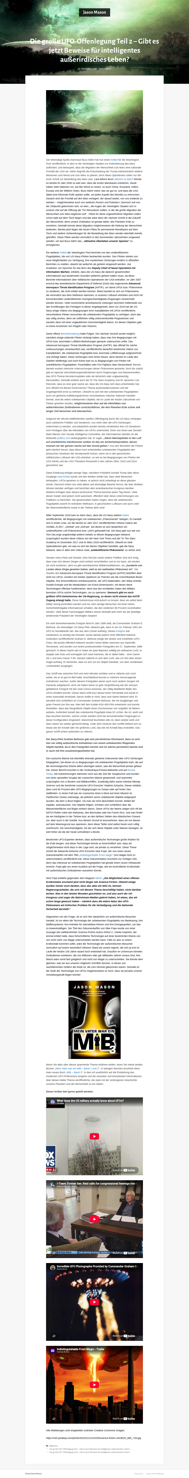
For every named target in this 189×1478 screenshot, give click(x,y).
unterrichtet (63, 476)
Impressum (138, 1474)
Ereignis (120, 631)
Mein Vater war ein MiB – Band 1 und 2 (77, 1068)
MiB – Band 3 (74, 1072)
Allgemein (53, 1446)
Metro (98, 878)
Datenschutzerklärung (155, 1474)
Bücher (93, 26)
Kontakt (107, 26)
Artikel (114, 159)
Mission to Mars (123, 179)
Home (81, 26)
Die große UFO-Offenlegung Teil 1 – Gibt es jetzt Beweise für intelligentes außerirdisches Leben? (89, 1449)
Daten (125, 515)
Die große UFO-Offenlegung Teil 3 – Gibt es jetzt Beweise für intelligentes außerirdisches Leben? (89, 1452)
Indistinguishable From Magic (96, 855)
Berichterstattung (70, 333)
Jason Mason (94, 12)
